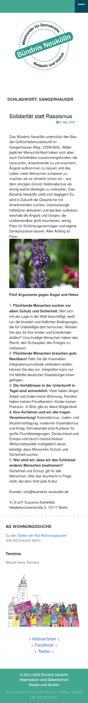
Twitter (44, 651)
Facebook (44, 645)
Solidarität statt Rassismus (40, 116)
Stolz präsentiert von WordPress (31, 692)
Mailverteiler (44, 639)
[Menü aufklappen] (81, 6)
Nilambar (50, 696)
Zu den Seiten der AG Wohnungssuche (36, 535)
